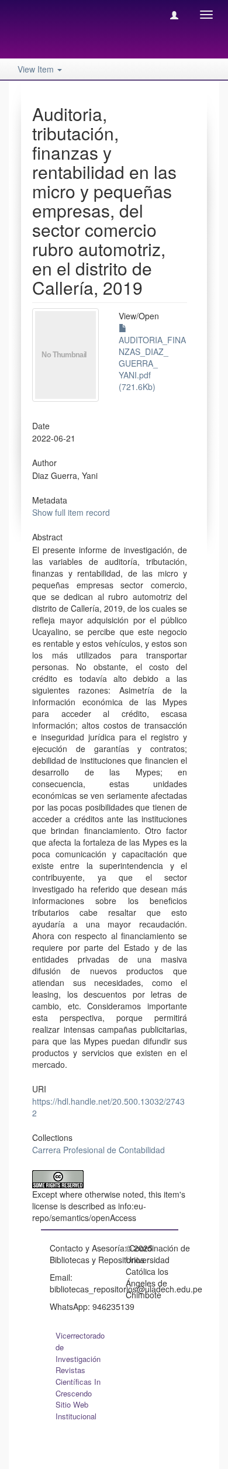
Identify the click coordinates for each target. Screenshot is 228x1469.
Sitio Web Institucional (76, 1410)
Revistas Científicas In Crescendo (78, 1381)
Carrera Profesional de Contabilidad (98, 1150)
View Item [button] (37, 69)
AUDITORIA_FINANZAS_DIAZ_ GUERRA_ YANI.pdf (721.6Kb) (152, 363)
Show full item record (71, 512)
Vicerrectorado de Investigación (80, 1347)
